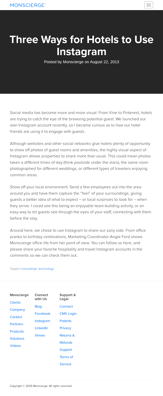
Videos (15, 345)
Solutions (17, 338)
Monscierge (28, 5)
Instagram (42, 321)
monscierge (29, 269)
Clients (15, 302)
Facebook (42, 313)
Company (17, 309)
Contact (16, 317)
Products (17, 331)
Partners (16, 324)
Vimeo (40, 335)
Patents (65, 321)
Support (66, 349)
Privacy (65, 328)
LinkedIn (41, 328)
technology (46, 269)
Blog (38, 306)
